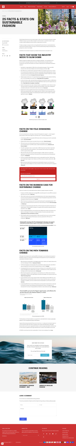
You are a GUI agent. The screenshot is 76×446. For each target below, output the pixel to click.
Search (63, 6)
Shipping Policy (65, 436)
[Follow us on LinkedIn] (43, 436)
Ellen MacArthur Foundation (42, 78)
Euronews (46, 87)
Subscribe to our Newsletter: (26, 173)
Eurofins (22, 281)
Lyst (32, 150)
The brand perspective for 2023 (38, 316)
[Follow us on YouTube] (52, 433)
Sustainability (39, 6)
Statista (30, 94)
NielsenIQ (23, 165)
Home (21, 6)
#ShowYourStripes (31, 6)
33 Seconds (38, 271)
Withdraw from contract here (68, 437)
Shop (25, 6)
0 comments (6, 44)
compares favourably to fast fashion (33, 320)
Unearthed (37, 83)
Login (67, 6)
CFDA (29, 208)
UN (48, 68)
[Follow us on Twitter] (46, 433)
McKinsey (32, 194)
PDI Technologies (27, 139)
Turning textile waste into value (38, 246)
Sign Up (38, 179)
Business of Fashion (36, 262)
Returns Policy (65, 434)
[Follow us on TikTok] (55, 433)
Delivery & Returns (52, 6)
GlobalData (27, 155)
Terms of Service (50, 400)
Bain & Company (47, 141)
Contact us (4, 435)
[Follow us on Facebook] (43, 433)
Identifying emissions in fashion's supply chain (38, 119)
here (52, 330)
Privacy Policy (42, 400)
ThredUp (47, 266)
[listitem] (7, 55)
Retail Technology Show (25, 275)
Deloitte (36, 199)
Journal (45, 6)
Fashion (3, 49)
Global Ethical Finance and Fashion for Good (29, 213)
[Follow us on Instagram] (49, 433)
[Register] (38, 435)
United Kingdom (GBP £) (7, 442)
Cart (71, 6)
